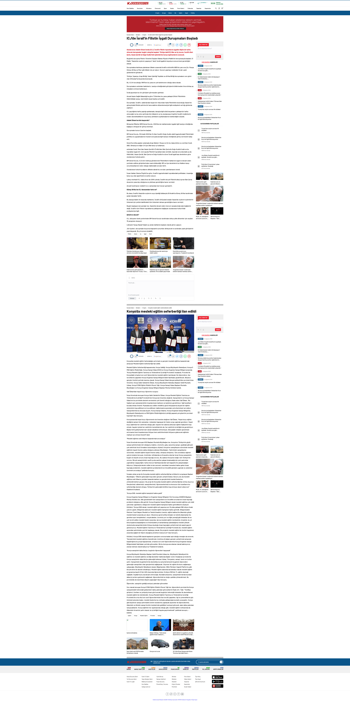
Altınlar (174, 676)
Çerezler (175, 699)
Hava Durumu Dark (132, 676)
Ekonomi (158, 8)
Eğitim (180, 13)
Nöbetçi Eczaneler (147, 681)
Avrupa (164, 13)
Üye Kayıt (198, 679)
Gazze (135, 234)
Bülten (170, 13)
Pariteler (195, 668)
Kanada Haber (130, 35)
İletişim (161, 699)
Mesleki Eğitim (144, 615)
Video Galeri (187, 679)
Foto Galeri (180, 8)
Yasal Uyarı (194, 699)
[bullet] (151, 298)
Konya (135, 615)
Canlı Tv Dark (145, 676)
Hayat (186, 13)
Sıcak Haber (187, 687)
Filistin (129, 234)
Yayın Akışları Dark (147, 679)
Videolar (190, 8)
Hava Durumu (163, 668)
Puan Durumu (175, 668)
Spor (165, 8)
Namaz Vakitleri (139, 668)
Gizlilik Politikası (168, 699)
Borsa (129, 668)
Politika (193, 13)
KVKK (179, 699)
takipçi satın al (146, 687)
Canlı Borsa (159, 676)
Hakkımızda (156, 699)
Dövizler (174, 679)
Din (175, 13)
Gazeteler (208, 8)
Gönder (132, 298)
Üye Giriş (197, 676)
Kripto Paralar (218, 668)
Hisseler (186, 668)
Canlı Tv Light (131, 681)
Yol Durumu (206, 668)
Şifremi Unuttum (200, 681)
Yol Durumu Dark (132, 679)
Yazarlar (198, 8)
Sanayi (159, 615)
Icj (140, 234)
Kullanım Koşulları (186, 699)
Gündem (148, 8)
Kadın (172, 8)
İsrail (150, 234)
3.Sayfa (157, 13)
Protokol (152, 615)
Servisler (140, 8)
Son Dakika (130, 8)
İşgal (145, 234)
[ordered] (148, 298)
